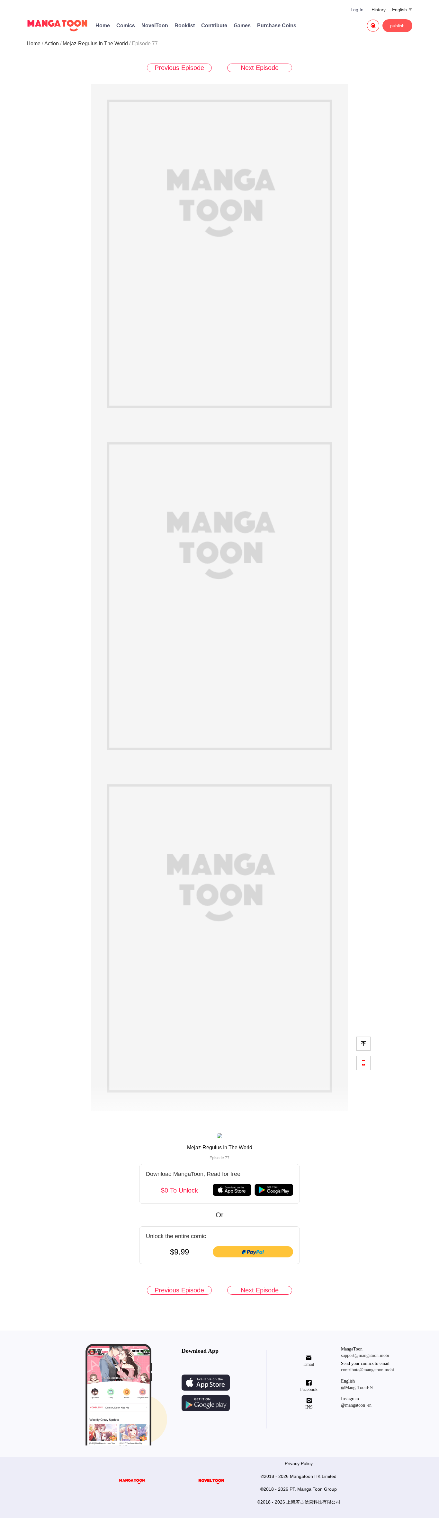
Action (51, 43)
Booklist (185, 25)
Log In (357, 9)
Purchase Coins (276, 25)
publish (397, 25)
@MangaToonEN (357, 1387)
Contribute (214, 25)
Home (102, 25)
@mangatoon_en (356, 1405)
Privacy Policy (299, 1463)
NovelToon (154, 25)
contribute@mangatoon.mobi (367, 1369)
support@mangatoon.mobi (365, 1355)
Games (242, 25)
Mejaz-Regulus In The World (95, 43)
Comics (125, 25)
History (379, 9)
